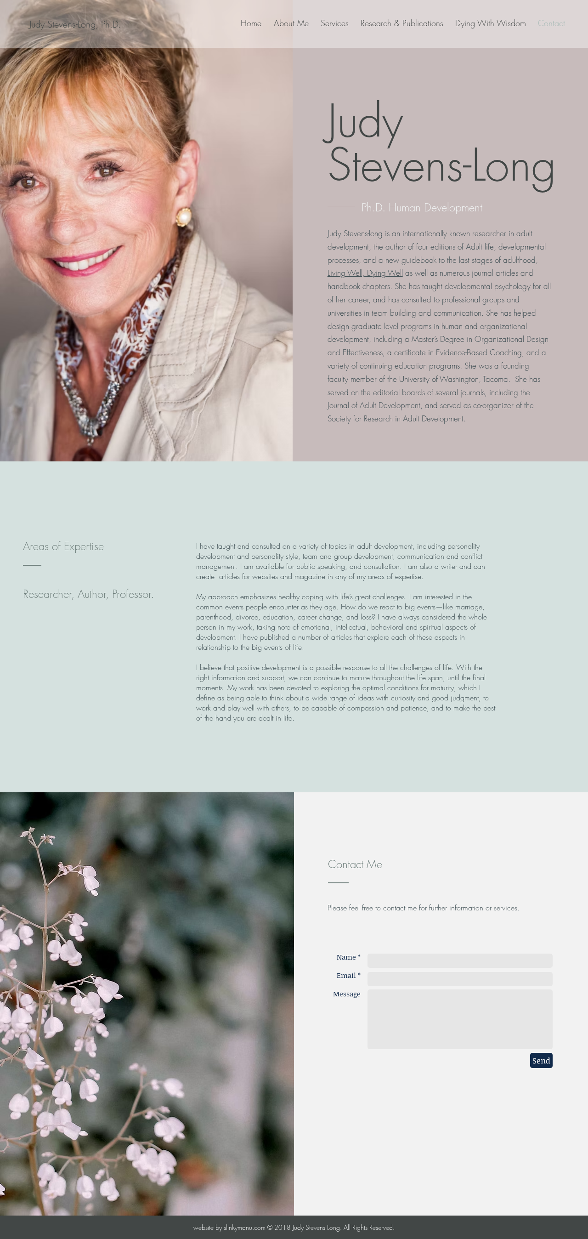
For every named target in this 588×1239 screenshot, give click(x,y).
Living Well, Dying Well (365, 272)
